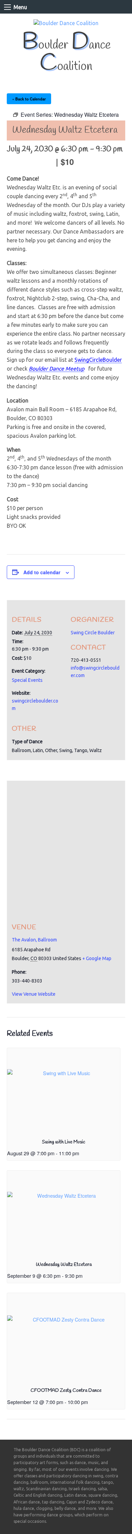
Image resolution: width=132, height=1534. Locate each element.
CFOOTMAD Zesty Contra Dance (66, 1390)
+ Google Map (96, 958)
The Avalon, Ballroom (34, 939)
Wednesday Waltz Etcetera (64, 1264)
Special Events (27, 680)
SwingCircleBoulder (98, 360)
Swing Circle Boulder (93, 632)
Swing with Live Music (63, 1142)
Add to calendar (41, 572)
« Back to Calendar (29, 98)
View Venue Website (34, 994)
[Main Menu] (7, 7)
